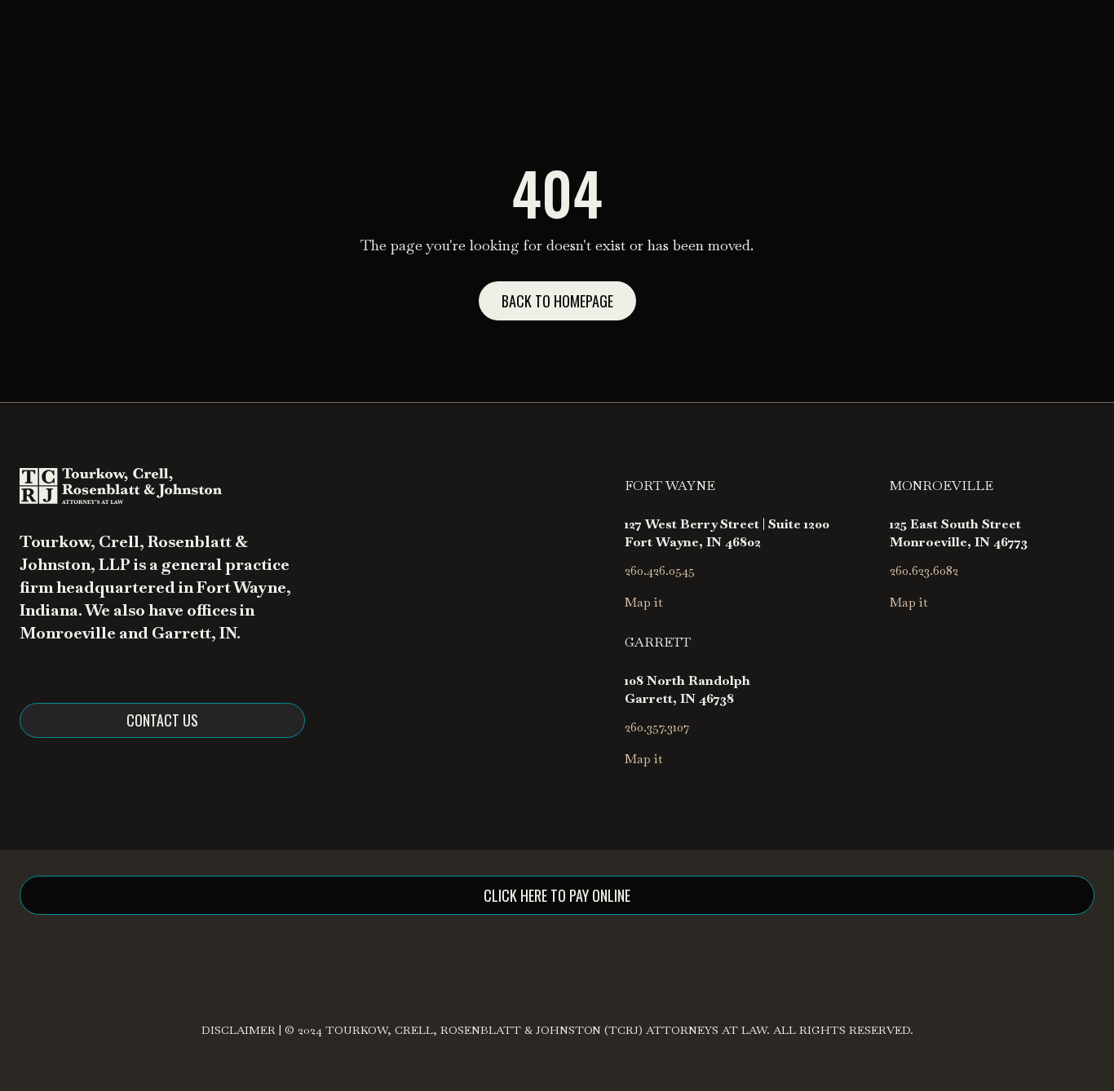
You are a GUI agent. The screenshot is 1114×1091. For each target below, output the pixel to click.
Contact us (162, 720)
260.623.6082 (924, 570)
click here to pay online (557, 895)
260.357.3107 (657, 726)
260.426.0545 (660, 570)
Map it (644, 602)
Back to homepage (557, 300)
